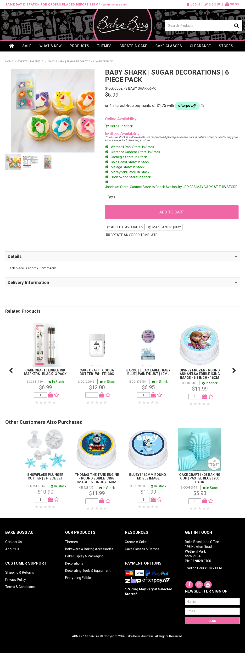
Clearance (200, 46)
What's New (50, 46)
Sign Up (215, 4)
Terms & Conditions (20, 587)
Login (195, 4)
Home (12, 46)
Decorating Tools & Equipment (88, 570)
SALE (27, 46)
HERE (219, 568)
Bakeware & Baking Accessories (89, 549)
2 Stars (41, 402)
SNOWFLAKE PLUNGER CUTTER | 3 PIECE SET (45, 476)
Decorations (74, 563)
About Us (12, 549)
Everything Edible (30, 61)
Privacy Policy (15, 580)
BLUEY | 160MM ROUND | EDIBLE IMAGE (148, 476)
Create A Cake (136, 542)
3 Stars (45, 402)
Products (79, 46)
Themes (104, 46)
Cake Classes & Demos (142, 549)
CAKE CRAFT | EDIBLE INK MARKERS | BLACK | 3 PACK (45, 372)
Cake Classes (169, 46)
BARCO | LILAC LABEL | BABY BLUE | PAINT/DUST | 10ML (148, 372)
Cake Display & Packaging (84, 556)
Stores (226, 46)
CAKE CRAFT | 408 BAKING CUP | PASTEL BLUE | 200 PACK (199, 478)
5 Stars (54, 402)
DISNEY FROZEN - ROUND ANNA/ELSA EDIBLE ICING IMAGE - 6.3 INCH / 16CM (200, 374)
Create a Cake (133, 46)
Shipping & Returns (19, 572)
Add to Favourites (127, 227)
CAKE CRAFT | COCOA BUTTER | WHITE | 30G (97, 372)
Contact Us (13, 542)
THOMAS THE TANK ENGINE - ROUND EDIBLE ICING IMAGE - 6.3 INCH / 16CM (97, 478)
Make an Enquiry (166, 227)
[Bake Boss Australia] (122, 24)
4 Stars (50, 402)
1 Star (37, 402)
